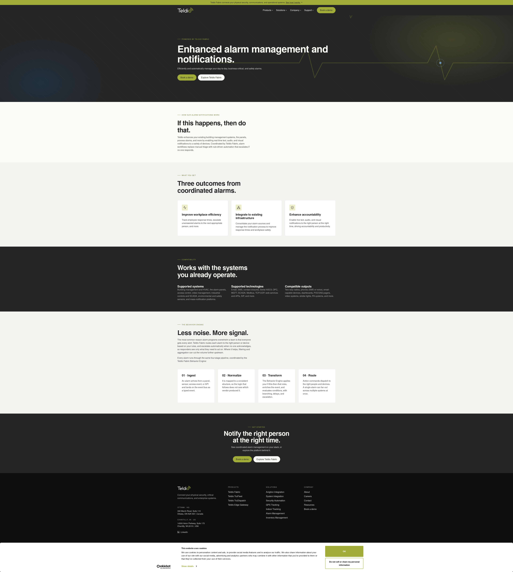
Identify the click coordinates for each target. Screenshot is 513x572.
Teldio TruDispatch (237, 500)
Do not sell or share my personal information (344, 563)
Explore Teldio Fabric (211, 77)
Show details (187, 566)
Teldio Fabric (234, 491)
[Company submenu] (300, 10)
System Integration (275, 496)
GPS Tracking (272, 504)
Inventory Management (277, 517)
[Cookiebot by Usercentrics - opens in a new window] (163, 567)
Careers (308, 496)
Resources (309, 504)
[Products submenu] (272, 10)
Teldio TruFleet (235, 496)
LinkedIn (184, 532)
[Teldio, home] (185, 10)
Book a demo (326, 10)
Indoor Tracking (273, 509)
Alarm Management (275, 513)
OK (344, 551)
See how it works (293, 2)
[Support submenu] (313, 10)
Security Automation (275, 500)
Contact (307, 500)
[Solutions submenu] (286, 10)
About (307, 491)
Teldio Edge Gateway (238, 504)
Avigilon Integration (275, 491)
